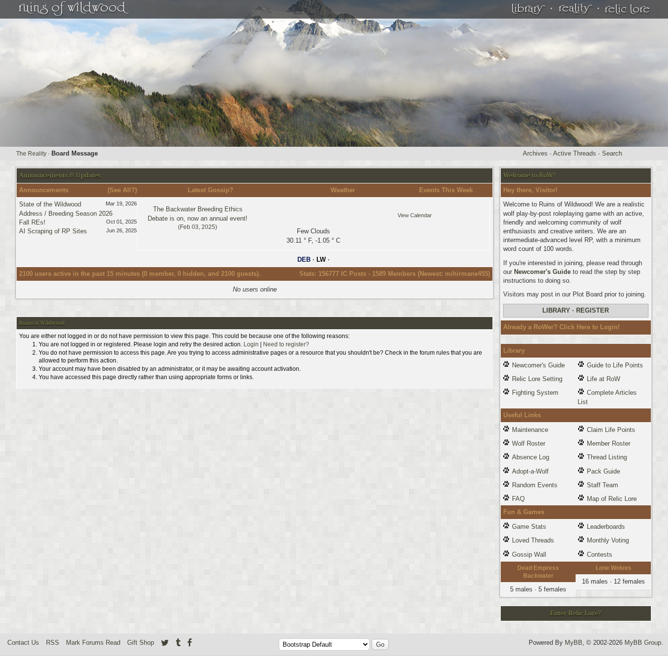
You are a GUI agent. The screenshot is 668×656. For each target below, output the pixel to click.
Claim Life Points (611, 429)
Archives (535, 153)
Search (612, 153)
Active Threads (574, 153)
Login (251, 344)
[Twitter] (165, 642)
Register (592, 310)
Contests (599, 554)
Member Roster (608, 443)
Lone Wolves (613, 568)
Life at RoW (603, 379)
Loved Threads (533, 540)
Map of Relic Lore (612, 498)
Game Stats (529, 526)
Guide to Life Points (615, 365)
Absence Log (530, 457)
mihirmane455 (466, 273)
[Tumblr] (178, 642)
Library (556, 310)
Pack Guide (603, 471)
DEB (304, 259)
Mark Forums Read (93, 642)
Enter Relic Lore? (575, 613)
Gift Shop (140, 642)
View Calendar (415, 215)
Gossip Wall (529, 554)
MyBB (573, 642)
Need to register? (286, 344)
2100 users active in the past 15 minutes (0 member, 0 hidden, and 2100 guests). (140, 273)
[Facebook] (189, 642)
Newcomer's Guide (542, 271)
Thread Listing (607, 457)
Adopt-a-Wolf (530, 471)
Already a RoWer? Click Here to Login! (561, 327)
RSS (52, 642)
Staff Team (602, 485)
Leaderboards (606, 526)
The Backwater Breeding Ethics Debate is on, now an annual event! (197, 217)
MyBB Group (642, 642)
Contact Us (23, 642)
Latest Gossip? (210, 190)
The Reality (31, 153)
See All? (122, 190)
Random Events (534, 485)
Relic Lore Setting (537, 379)
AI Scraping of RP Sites (53, 231)
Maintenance (530, 429)
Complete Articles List (607, 397)
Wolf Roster (528, 443)
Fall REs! (32, 222)
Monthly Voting (608, 540)
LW (321, 259)
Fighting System (535, 392)
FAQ (518, 498)
